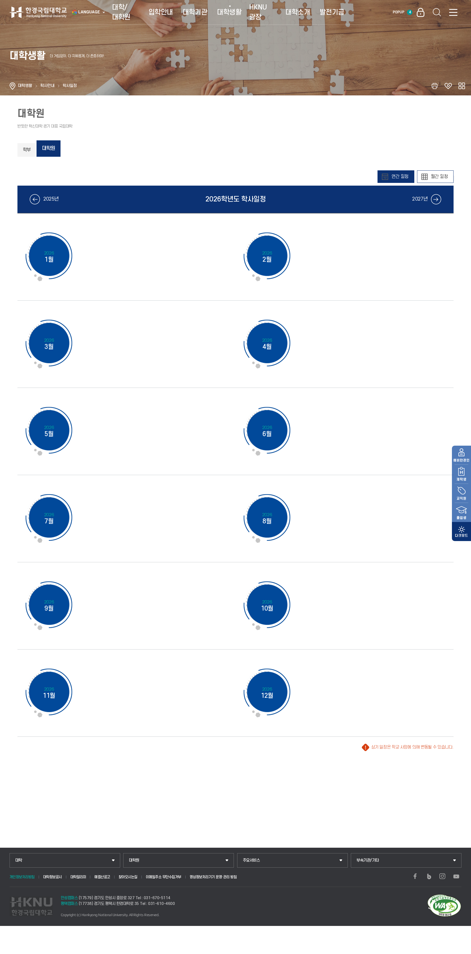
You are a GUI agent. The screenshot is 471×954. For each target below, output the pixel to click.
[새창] (415, 876)
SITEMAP (453, 12)
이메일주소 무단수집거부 (163, 877)
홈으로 (12, 86)
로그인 (420, 12)
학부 (27, 149)
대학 (18, 860)
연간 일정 (400, 176)
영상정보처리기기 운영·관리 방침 (213, 877)
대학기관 (195, 12)
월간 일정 (439, 176)
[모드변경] (461, 531)
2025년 (51, 199)
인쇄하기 (434, 86)
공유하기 (462, 86)
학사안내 (47, 85)
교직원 (461, 498)
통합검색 (437, 12)
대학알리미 (78, 877)
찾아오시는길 (128, 877)
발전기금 (332, 12)
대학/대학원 (121, 12)
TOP (460, 948)
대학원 (48, 148)
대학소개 (297, 12)
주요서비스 (251, 860)
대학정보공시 (52, 877)
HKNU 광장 (258, 12)
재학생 (461, 479)
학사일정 (70, 85)
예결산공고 (102, 877)
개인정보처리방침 (22, 877)
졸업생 (461, 518)
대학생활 (229, 12)
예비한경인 (461, 460)
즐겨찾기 (448, 86)
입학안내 (161, 12)
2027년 (420, 199)
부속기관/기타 (368, 860)
